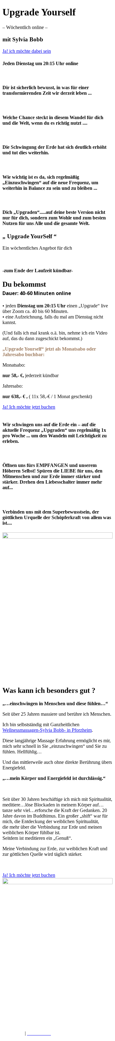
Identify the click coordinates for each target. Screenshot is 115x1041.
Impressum (13, 1033)
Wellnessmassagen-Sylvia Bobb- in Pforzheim (47, 730)
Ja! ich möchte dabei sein (26, 51)
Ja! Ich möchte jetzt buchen (28, 407)
